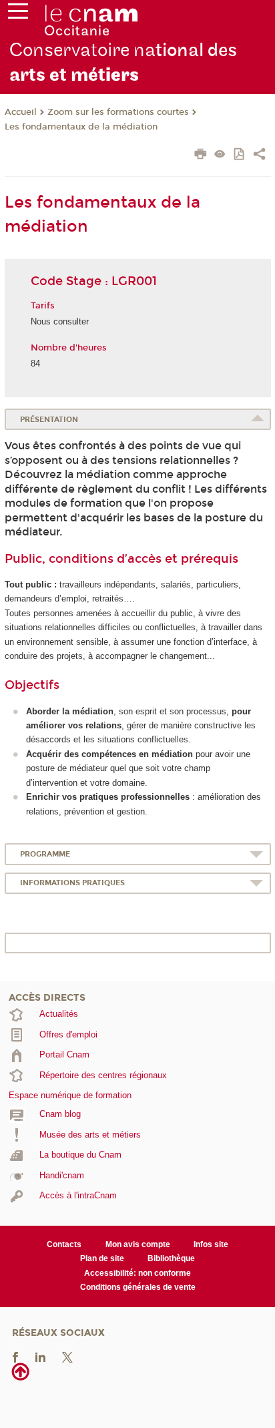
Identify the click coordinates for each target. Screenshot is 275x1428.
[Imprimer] (200, 155)
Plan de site (102, 1258)
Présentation (49, 419)
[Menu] (18, 14)
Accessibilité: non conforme (137, 1273)
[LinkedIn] (40, 1356)
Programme (45, 854)
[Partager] (259, 155)
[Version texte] (220, 155)
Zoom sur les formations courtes (118, 112)
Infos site (211, 1244)
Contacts (64, 1244)
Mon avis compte (137, 1244)
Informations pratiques (72, 883)
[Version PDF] (240, 155)
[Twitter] (67, 1356)
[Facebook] (15, 1356)
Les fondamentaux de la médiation (81, 127)
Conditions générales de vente (138, 1287)
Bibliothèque (171, 1258)
